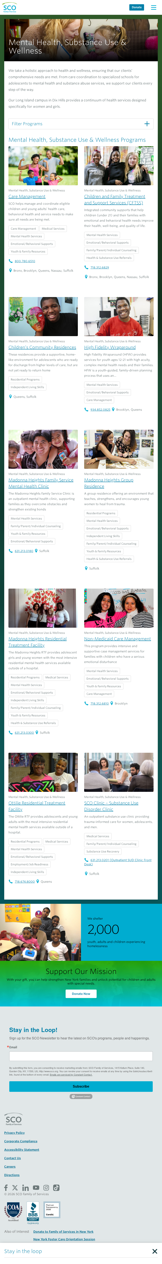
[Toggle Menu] (153, 7)
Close (154, 1250)
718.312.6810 (99, 703)
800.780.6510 (25, 261)
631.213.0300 (24, 732)
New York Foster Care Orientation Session (64, 1239)
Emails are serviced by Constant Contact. (71, 1074)
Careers (10, 1166)
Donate (137, 7)
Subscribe (81, 1086)
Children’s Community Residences (42, 347)
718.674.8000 (25, 881)
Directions (12, 1175)
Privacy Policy (14, 1132)
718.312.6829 (99, 267)
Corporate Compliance (20, 1141)
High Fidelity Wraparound (110, 347)
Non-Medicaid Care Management (117, 638)
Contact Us (12, 1158)
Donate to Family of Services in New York (63, 1231)
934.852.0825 (100, 409)
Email (13, 1047)
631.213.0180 (24, 551)
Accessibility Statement (21, 1149)
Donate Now (81, 993)
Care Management (27, 196)
